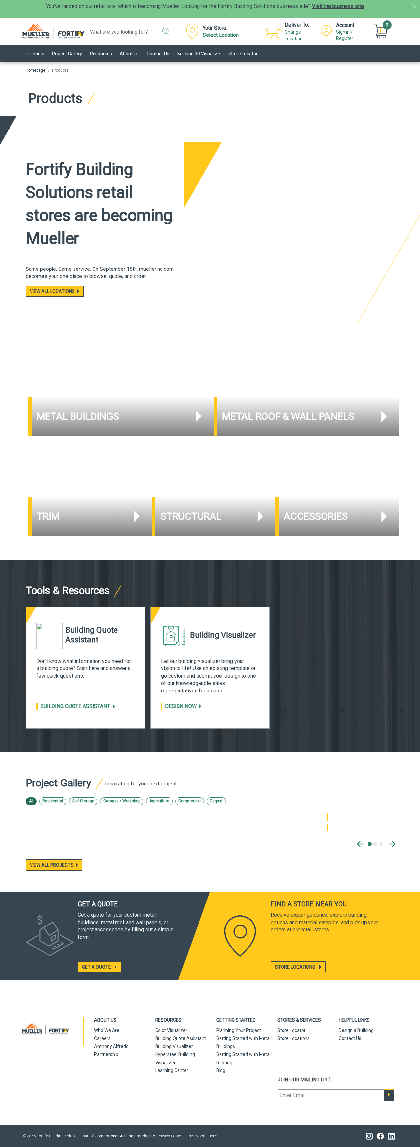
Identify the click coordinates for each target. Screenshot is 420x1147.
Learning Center (171, 1070)
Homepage (35, 70)
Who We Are (106, 1030)
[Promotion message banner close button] (415, 7)
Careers (102, 1038)
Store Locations (293, 1038)
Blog (220, 1070)
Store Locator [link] (243, 53)
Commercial (189, 801)
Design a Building (356, 1030)
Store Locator (291, 1030)
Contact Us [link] (158, 53)
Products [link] (35, 53)
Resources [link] (101, 53)
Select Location (221, 35)
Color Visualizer (171, 1030)
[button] (166, 31)
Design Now (181, 706)
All (31, 801)
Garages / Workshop (121, 801)
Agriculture (159, 801)
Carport (216, 801)
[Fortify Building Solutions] (55, 31)
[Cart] (381, 31)
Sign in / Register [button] (344, 35)
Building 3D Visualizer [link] (199, 53)
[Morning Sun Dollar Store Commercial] (327, 816)
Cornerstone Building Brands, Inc (125, 1136)
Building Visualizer (174, 1046)
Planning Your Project (238, 1030)
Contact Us (350, 1038)
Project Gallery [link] (67, 53)
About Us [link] (129, 53)
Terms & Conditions (200, 1136)
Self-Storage (83, 801)
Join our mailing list (304, 1079)
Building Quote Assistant (75, 706)
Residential (52, 801)
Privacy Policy (169, 1136)
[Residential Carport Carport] (327, 827)
